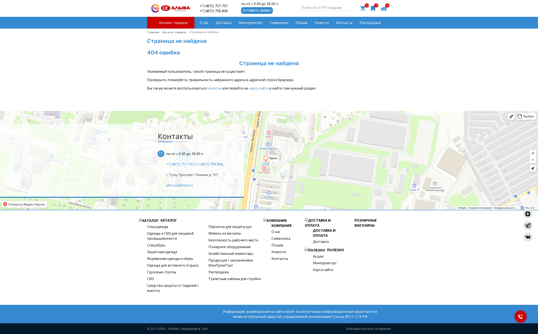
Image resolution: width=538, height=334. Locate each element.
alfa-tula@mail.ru (179, 185)
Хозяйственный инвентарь (230, 253)
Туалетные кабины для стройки (234, 278)
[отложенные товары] (373, 8)
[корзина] (362, 8)
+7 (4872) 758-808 (214, 11)
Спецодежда (157, 226)
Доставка (321, 241)
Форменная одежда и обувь (170, 258)
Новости (279, 252)
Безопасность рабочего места (233, 240)
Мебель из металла (224, 233)
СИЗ (150, 278)
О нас (276, 231)
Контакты (280, 258)
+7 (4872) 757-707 (214, 6)
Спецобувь (156, 245)
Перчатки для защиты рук (230, 226)
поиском (214, 88)
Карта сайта (323, 269)
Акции (318, 256)
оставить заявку (257, 10)
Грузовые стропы (161, 272)
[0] (384, 8)
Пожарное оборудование (229, 247)
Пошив (277, 245)
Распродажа (218, 272)
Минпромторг (325, 263)
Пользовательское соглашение (368, 329)
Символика (281, 238)
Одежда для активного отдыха (172, 265)
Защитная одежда (162, 252)
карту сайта (258, 88)
